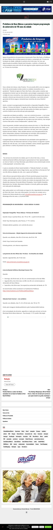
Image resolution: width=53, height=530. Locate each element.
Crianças (38, 431)
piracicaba (9, 439)
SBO (11, 444)
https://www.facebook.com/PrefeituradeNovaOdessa (18, 291)
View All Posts (10, 384)
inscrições (25, 436)
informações (18, 436)
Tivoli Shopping (43, 444)
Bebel (23, 431)
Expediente (5, 421)
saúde (35, 441)
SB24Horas (5, 444)
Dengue (13, 434)
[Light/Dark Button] (48, 2)
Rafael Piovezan (29, 439)
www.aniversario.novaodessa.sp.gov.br (18, 262)
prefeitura (15, 439)
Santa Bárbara (17, 441)
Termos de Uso (6, 413)
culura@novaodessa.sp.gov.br (33, 194)
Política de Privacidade (8, 415)
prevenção (21, 439)
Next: (39, 394)
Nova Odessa (35, 436)
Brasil (27, 431)
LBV (30, 436)
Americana (17, 431)
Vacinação (14, 447)
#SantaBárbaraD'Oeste (8, 431)
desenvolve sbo (28, 434)
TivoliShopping (6, 447)
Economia (40, 434)
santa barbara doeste (39, 439)
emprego (5, 436)
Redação (5, 30)
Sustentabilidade (30, 444)
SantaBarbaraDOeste (8, 441)
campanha (32, 431)
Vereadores (24, 447)
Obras (41, 436)
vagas (19, 447)
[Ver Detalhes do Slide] (26, 9)
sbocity (15, 444)
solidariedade (22, 444)
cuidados (44, 431)
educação (46, 434)
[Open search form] (51, 2)
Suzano (37, 444)
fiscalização (11, 436)
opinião (46, 436)
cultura (5, 434)
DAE (9, 434)
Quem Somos (6, 410)
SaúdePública (41, 441)
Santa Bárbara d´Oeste (27, 441)
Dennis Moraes (20, 434)
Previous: (14, 393)
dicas (35, 434)
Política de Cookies (7, 418)
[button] (24, 1)
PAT (4, 439)
